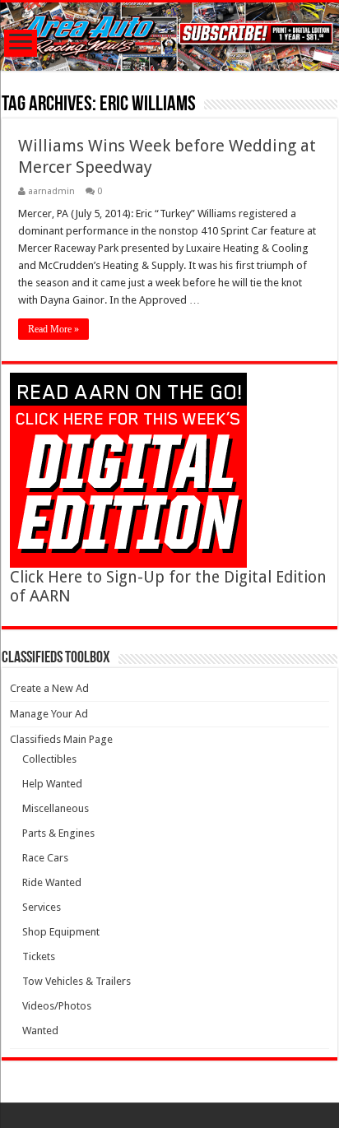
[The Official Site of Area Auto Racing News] (169, 36)
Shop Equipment (61, 932)
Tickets (38, 956)
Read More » (53, 329)
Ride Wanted (51, 882)
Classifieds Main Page (61, 739)
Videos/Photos (56, 1006)
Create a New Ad (49, 688)
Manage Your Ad (49, 714)
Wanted (40, 1030)
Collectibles (49, 759)
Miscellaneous (55, 808)
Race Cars (45, 858)
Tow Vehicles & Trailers (76, 981)
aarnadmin (51, 191)
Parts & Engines (58, 833)
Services (41, 907)
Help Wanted (52, 784)
